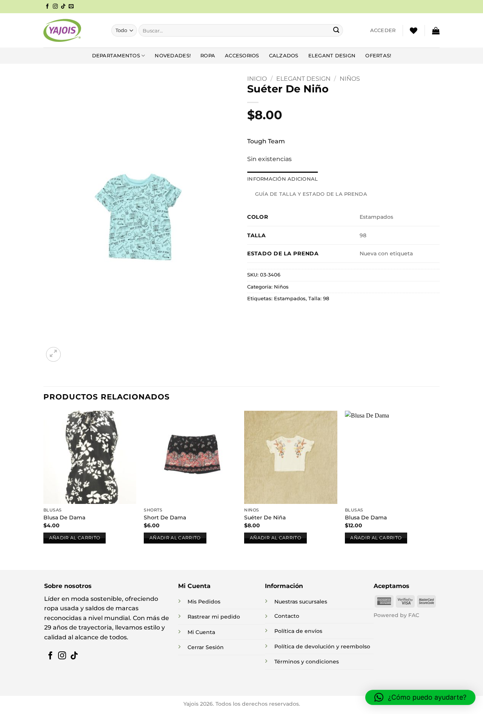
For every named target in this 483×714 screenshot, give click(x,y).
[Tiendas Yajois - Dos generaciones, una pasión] (62, 30)
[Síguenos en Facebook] (47, 6)
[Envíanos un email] (71, 6)
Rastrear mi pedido (214, 616)
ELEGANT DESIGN (303, 78)
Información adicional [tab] (282, 179)
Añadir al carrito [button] (74, 537)
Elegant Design (332, 55)
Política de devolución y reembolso (322, 646)
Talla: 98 (318, 298)
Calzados (283, 55)
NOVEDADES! (173, 55)
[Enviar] (336, 30)
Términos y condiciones (306, 661)
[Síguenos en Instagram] (55, 6)
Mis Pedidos (204, 601)
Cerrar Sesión (206, 647)
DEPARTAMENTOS (116, 55)
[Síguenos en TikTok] (63, 6)
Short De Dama (165, 517)
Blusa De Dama (64, 517)
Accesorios (242, 55)
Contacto (286, 616)
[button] (383, 30)
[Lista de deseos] (413, 30)
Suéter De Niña (265, 517)
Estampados (290, 298)
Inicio (257, 78)
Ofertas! (378, 55)
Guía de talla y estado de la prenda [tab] (311, 194)
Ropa (207, 55)
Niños (350, 78)
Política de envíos (298, 631)
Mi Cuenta (201, 632)
